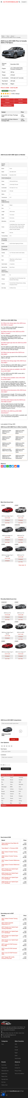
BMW (11, 786)
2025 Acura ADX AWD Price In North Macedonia (6, 457)
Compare (7, 102)
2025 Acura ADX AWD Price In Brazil (20, 432)
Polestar (20, 796)
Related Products (7, 105)
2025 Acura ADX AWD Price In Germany (6, 444)
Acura (12, 36)
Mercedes (21, 784)
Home (2, 36)
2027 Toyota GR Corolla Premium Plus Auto (8, 957)
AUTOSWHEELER (10, 2)
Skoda (11, 796)
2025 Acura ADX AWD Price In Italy (7, 450)
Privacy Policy (18, 1070)
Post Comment (6, 768)
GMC (20, 782)
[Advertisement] (14, 19)
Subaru (11, 782)
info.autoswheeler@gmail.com (9, 1035)
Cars (7, 36)
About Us (17, 1065)
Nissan (11, 779)
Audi (20, 786)
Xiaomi (11, 798)
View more (22, 565)
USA (16, 1044)
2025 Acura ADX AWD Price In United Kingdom (20, 444)
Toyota (11, 777)
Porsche (20, 789)
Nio (2, 796)
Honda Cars (4, 1073)
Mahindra (12, 791)
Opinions (21, 102)
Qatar (16, 1055)
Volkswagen (3, 786)
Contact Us (17, 1067)
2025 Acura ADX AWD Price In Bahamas (20, 438)
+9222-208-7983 (6, 1036)
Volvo (2, 789)
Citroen (2, 798)
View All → (4, 805)
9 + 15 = (3, 765)
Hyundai (20, 779)
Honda (2, 779)
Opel (20, 803)
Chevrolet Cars (5, 1070)
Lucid (20, 798)
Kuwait (16, 1049)
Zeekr (11, 800)
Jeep (2, 784)
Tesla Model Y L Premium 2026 (10, 848)
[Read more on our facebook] (1, 1095)
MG (19, 793)
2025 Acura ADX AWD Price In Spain (20, 451)
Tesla (11, 784)
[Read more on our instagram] (6, 1095)
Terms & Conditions (19, 1073)
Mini (11, 803)
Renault (3, 791)
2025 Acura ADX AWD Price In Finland (6, 432)
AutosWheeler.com (14, 1091)
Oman (16, 1047)
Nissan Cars (4, 1076)
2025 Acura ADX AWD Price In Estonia (6, 438)
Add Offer (20, 99)
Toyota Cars (4, 1067)
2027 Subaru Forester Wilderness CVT (7, 923)
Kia (2, 782)
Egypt (16, 1052)
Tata (2, 803)
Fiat (2, 800)
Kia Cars (3, 1082)
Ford (2, 777)
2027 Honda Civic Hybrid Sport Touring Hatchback (10, 869)
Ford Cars (3, 1065)
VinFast (11, 789)
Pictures (7, 99)
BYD (20, 791)
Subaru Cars (4, 1085)
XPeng (20, 800)
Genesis (12, 793)
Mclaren (3, 793)
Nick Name (4, 749)
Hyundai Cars (4, 1079)
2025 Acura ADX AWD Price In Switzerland (20, 457)
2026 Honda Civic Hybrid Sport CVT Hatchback (10, 882)
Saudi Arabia (18, 1058)
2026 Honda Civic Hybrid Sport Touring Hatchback (10, 874)
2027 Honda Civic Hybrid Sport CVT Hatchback (10, 878)
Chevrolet (21, 777)
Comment (3, 754)
